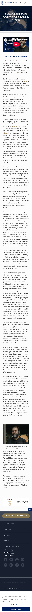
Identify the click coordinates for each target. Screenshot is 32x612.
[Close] (30, 593)
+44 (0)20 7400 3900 (9, 553)
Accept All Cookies (16, 609)
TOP (29, 509)
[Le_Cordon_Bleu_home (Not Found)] (9, 3)
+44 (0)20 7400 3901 (9, 555)
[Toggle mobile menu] (29, 3)
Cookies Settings (16, 605)
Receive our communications (16, 516)
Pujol (13, 81)
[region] (16, 601)
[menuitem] (20, 3)
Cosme (25, 81)
